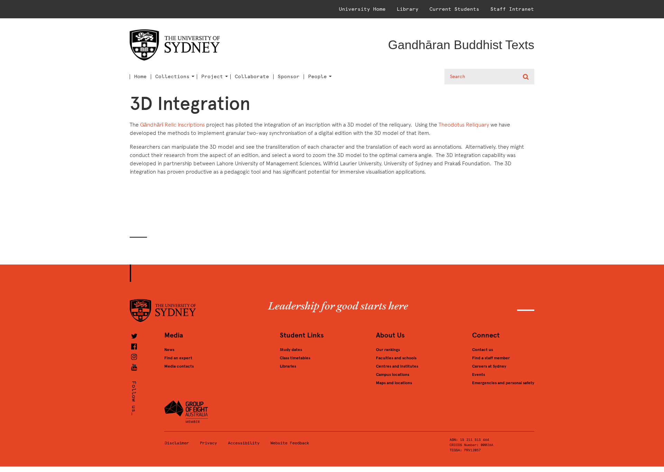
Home (140, 76)
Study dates (291, 349)
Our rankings (388, 349)
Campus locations (392, 374)
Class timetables (295, 357)
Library (407, 9)
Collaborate (252, 76)
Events (478, 374)
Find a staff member (491, 357)
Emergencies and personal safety (503, 382)
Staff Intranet (512, 9)
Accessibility (243, 443)
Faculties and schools (396, 357)
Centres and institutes (397, 366)
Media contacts (179, 366)
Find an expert (178, 357)
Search (526, 77)
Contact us (482, 349)
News (169, 349)
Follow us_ (134, 398)
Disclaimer (177, 443)
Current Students (454, 9)
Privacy (208, 443)
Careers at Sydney (489, 366)
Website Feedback (289, 443)
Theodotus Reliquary (464, 124)
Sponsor (288, 76)
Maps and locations (394, 382)
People (317, 76)
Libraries (288, 366)
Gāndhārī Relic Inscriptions (172, 124)
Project (212, 76)
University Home (362, 9)
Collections (172, 76)
